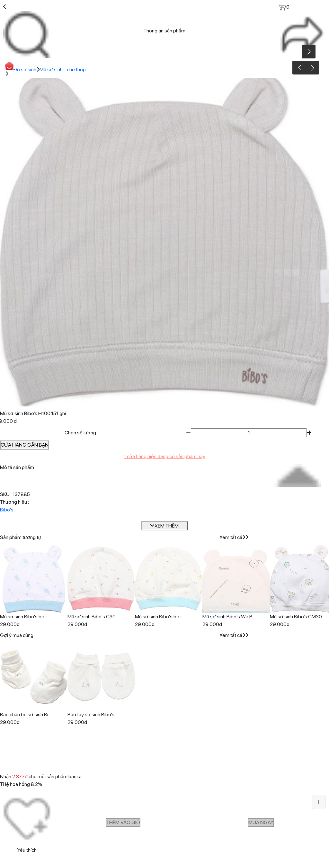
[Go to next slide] (312, 67)
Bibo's (6, 510)
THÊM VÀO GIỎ (123, 822)
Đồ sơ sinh (24, 69)
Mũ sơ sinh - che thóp (63, 69)
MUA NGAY (260, 822)
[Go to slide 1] (163, 401)
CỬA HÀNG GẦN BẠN (25, 445)
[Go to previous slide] (299, 67)
